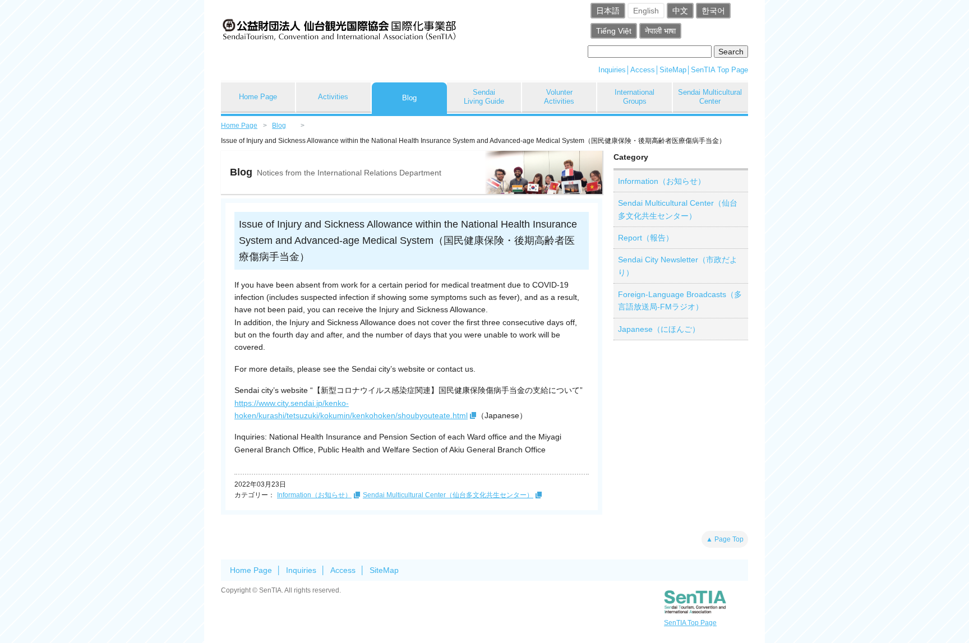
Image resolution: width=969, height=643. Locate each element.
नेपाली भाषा (660, 30)
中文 (680, 10)
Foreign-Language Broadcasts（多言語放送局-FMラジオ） (680, 300)
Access (642, 70)
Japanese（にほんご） (659, 329)
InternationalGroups (634, 96)
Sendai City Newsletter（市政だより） (677, 265)
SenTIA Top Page (719, 70)
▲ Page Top (725, 539)
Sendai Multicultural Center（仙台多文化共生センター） (448, 495)
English (646, 10)
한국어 (713, 10)
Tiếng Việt (613, 30)
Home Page (258, 96)
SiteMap (672, 70)
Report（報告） (645, 237)
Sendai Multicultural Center (710, 96)
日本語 (608, 10)
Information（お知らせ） (314, 495)
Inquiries (612, 70)
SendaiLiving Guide (484, 96)
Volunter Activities (559, 96)
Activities (333, 96)
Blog (409, 98)
